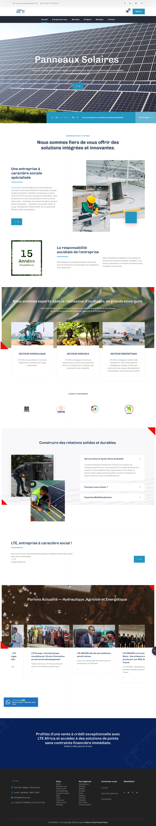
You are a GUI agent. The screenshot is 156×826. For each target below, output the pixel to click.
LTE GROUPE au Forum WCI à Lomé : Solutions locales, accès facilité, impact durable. (64, 656)
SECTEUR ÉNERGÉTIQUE (123, 353)
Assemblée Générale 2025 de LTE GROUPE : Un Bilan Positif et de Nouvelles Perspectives (109, 656)
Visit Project (144, 117)
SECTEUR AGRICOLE (78, 353)
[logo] (20, 11)
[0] (127, 11)
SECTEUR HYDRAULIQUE (32, 353)
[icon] (124, 3)
